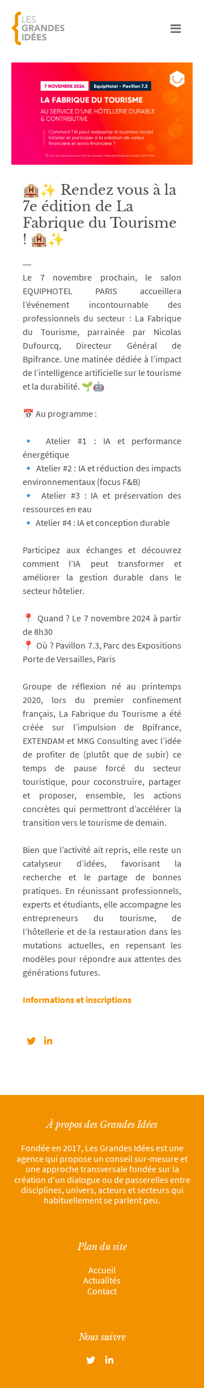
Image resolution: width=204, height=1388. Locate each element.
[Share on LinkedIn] (48, 1041)
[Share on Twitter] (31, 1041)
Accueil (102, 1270)
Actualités (102, 1280)
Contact (102, 1291)
